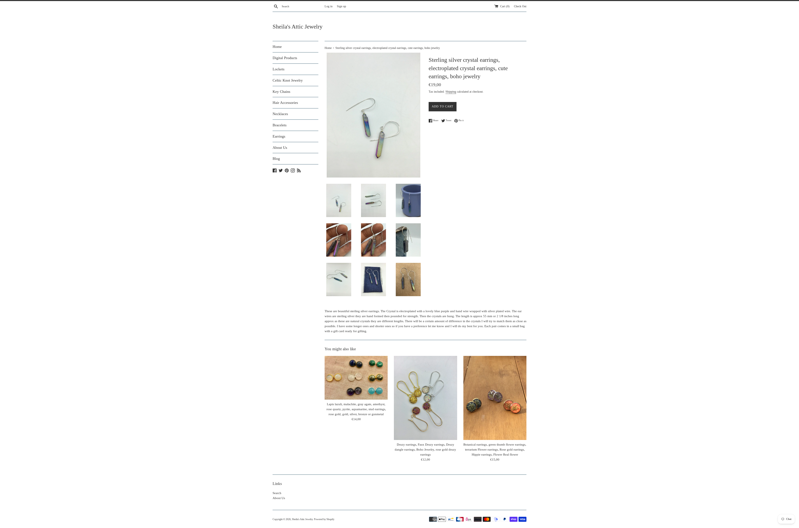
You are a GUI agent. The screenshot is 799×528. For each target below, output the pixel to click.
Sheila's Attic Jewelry (298, 26)
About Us (280, 147)
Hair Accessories (285, 103)
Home (277, 47)
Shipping (450, 91)
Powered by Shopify (324, 519)
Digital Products (285, 58)
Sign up (341, 6)
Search (277, 493)
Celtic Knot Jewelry (288, 80)
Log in (329, 6)
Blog (276, 159)
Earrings (279, 136)
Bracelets (280, 125)
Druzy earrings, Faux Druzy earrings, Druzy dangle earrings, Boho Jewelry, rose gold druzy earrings (425, 449)
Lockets (278, 69)
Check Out (520, 6)
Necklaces (280, 114)
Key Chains (281, 91)
